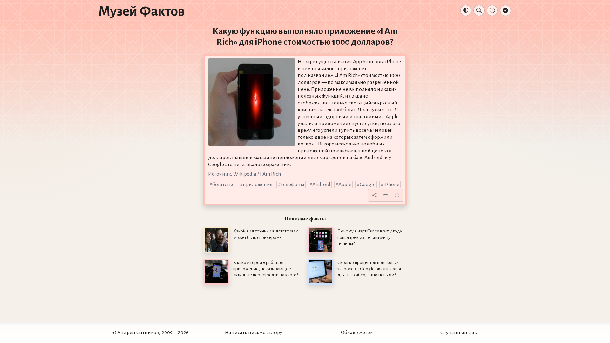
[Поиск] (478, 10)
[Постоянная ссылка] (386, 195)
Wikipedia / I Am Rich (257, 174)
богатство (223, 184)
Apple (344, 184)
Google (368, 184)
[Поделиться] (374, 195)
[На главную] (141, 11)
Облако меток (357, 332)
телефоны (292, 184)
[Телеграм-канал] (505, 10)
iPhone (391, 184)
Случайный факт (459, 332)
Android (321, 184)
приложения (258, 184)
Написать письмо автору (253, 332)
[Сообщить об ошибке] (397, 195)
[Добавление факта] (492, 10)
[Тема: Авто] (465, 10)
